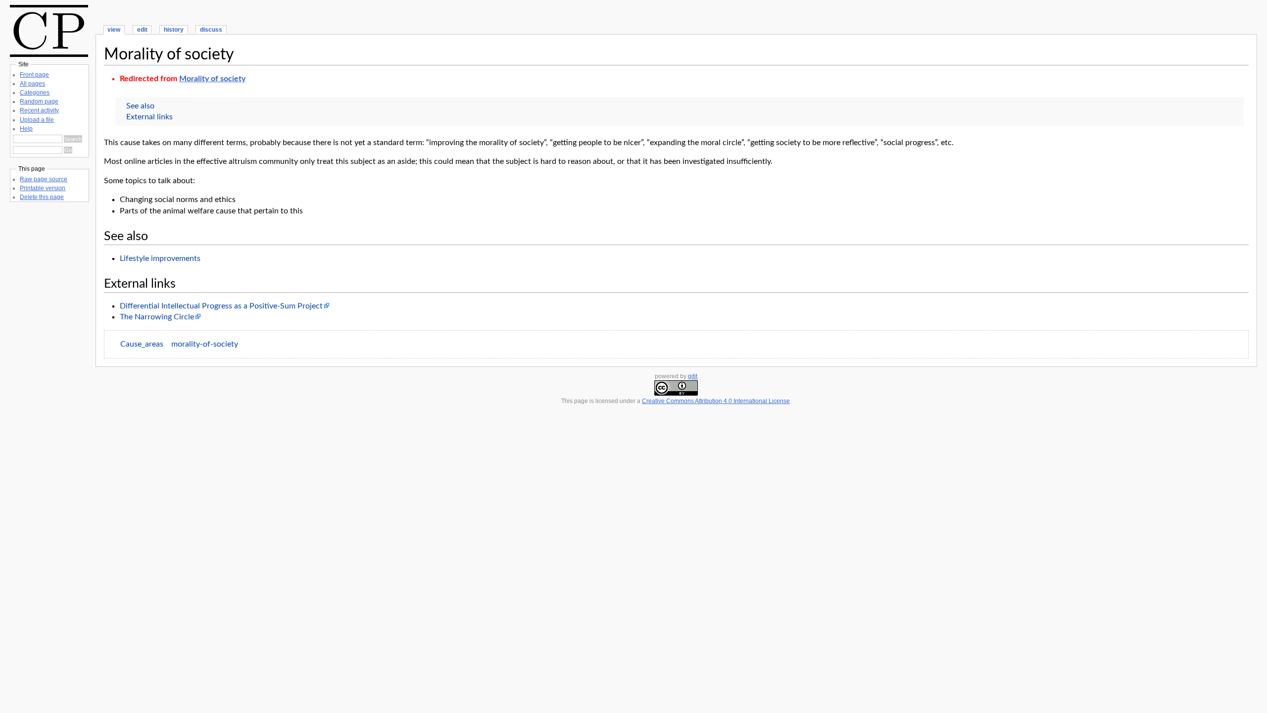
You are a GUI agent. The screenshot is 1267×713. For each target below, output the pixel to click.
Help (26, 128)
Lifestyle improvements (160, 258)
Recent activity (39, 110)
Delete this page (42, 197)
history (174, 29)
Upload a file (37, 119)
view (113, 29)
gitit (692, 376)
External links (149, 117)
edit (142, 29)
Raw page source (43, 179)
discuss (211, 29)
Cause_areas (141, 344)
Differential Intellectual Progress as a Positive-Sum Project (221, 306)
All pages (32, 83)
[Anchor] (154, 235)
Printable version (42, 188)
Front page (34, 74)
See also (140, 106)
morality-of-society (204, 344)
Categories (34, 92)
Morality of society (169, 54)
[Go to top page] (49, 54)
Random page (39, 101)
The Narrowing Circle (157, 317)
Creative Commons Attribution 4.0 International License (716, 401)
